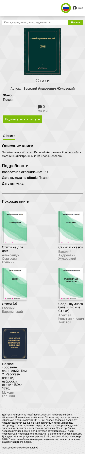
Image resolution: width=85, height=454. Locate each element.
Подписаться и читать (22, 119)
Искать (75, 22)
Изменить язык (66, 8)
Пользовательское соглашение (20, 447)
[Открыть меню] (4, 8)
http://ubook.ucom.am (39, 414)
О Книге (9, 136)
